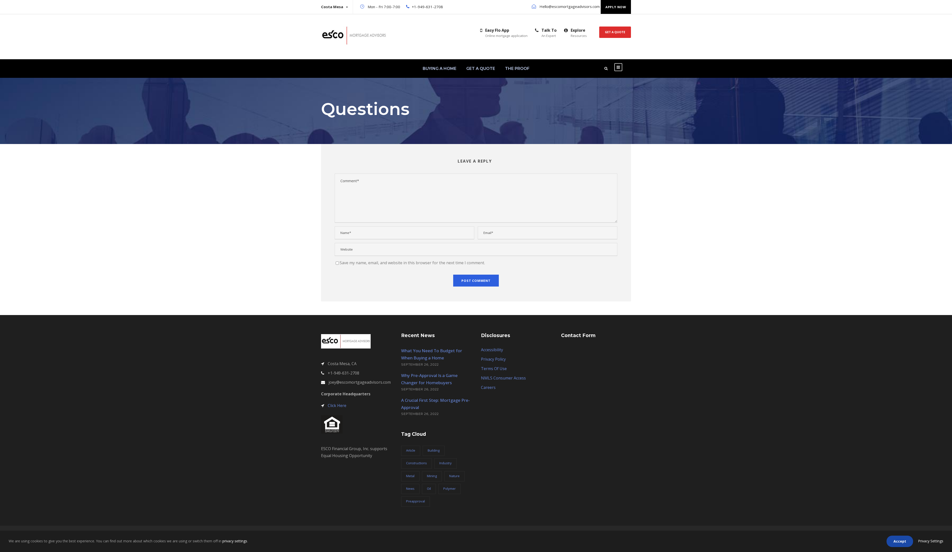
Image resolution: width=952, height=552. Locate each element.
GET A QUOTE (480, 68)
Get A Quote (615, 32)
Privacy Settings (930, 541)
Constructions (416, 463)
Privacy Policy (493, 359)
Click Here (337, 405)
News (410, 488)
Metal (410, 476)
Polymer (449, 488)
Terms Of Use (494, 368)
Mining (432, 476)
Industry (445, 463)
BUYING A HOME (439, 68)
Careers (488, 387)
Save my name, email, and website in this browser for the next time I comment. (412, 262)
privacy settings (234, 541)
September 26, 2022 (420, 364)
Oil (429, 488)
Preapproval (415, 501)
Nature (454, 476)
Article (410, 450)
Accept (899, 541)
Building (434, 450)
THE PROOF (517, 68)
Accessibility (492, 349)
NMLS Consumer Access (503, 378)
